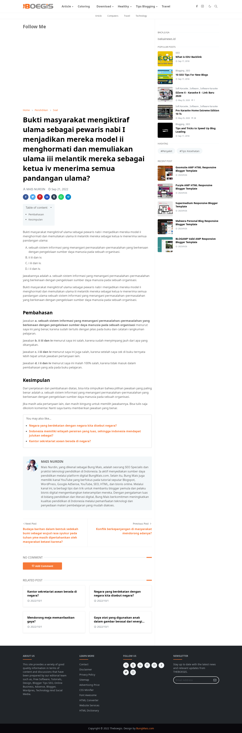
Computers (112, 15)
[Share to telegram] (68, 197)
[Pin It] (40, 197)
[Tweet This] (33, 197)
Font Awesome (88, 695)
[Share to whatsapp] (61, 197)
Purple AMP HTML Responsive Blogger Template (194, 187)
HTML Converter (89, 700)
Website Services (89, 705)
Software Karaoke (209, 88)
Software (194, 88)
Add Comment (44, 566)
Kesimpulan (36, 219)
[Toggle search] (216, 6)
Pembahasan (36, 214)
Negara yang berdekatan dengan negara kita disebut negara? (73, 425)
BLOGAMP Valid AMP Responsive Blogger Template (196, 240)
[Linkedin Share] (47, 197)
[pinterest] (147, 665)
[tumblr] (133, 665)
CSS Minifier (86, 690)
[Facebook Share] (26, 197)
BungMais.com (145, 728)
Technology (141, 15)
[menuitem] (66, 6)
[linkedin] (140, 665)
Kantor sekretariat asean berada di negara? (60, 441)
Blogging (180, 70)
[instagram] (202, 6)
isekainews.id (167, 39)
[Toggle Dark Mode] (210, 6)
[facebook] (197, 6)
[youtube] (154, 665)
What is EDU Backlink (189, 57)
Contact (83, 664)
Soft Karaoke (182, 88)
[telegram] (126, 665)
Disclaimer (85, 669)
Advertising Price (89, 685)
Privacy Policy (87, 674)
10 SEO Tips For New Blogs (192, 74)
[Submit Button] (215, 680)
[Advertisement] (49, 81)
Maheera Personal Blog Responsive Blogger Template (197, 222)
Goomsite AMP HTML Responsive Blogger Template (196, 169)
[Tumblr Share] (54, 197)
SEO (178, 52)
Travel (127, 15)
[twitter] (126, 672)
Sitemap (84, 679)
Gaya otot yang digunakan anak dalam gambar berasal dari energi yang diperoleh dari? (118, 621)
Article (98, 15)
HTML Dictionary (89, 710)
